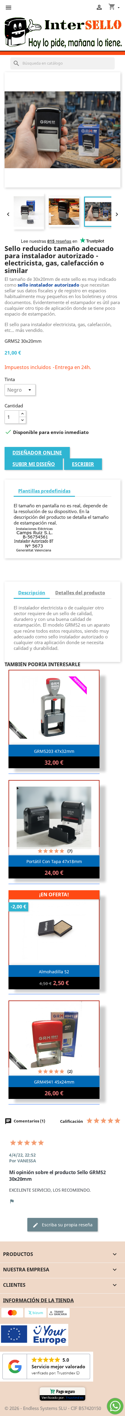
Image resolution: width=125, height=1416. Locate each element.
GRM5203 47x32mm (54, 751)
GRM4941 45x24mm (54, 1082)
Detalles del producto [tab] (80, 592)
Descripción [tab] (31, 592)
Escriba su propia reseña (62, 1225)
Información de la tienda (38, 1300)
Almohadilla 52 (54, 972)
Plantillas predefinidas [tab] (44, 491)
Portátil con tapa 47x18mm (54, 861)
